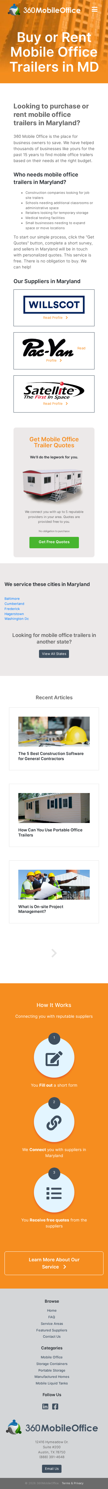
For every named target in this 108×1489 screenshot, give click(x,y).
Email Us (52, 1469)
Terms (66, 1483)
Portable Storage (51, 1370)
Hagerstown (14, 614)
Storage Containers (52, 1364)
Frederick (12, 609)
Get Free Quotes (54, 542)
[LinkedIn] (45, 1407)
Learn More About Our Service (54, 1263)
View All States (54, 654)
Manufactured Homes (51, 1377)
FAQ (51, 1317)
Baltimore (12, 598)
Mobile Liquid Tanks (52, 1383)
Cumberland (14, 604)
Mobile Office (52, 1357)
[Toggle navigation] (94, 9)
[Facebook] (55, 1407)
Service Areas (52, 1324)
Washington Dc (16, 619)
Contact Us (52, 1336)
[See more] (54, 953)
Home (52, 1310)
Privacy (78, 1483)
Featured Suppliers (51, 1330)
